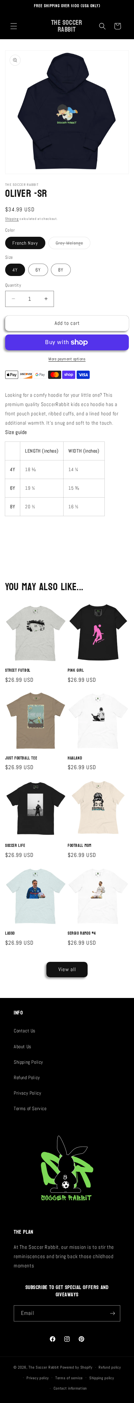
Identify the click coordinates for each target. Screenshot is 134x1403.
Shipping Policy (28, 1062)
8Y (61, 270)
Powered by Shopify (76, 1367)
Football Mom (79, 846)
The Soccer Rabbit (44, 1367)
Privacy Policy (27, 1093)
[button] (13, 26)
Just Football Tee (21, 758)
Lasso (10, 933)
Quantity (13, 285)
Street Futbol (18, 670)
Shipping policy (101, 1377)
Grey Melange (73, 244)
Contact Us (24, 1031)
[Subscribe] (112, 1313)
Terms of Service (30, 1108)
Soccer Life (15, 846)
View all (67, 969)
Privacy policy (37, 1377)
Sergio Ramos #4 (82, 933)
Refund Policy (27, 1077)
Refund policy (110, 1367)
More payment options (67, 359)
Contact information (70, 1388)
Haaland (75, 758)
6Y (38, 270)
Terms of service (69, 1377)
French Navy (25, 243)
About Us (22, 1046)
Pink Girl (76, 670)
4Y (15, 270)
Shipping (12, 218)
